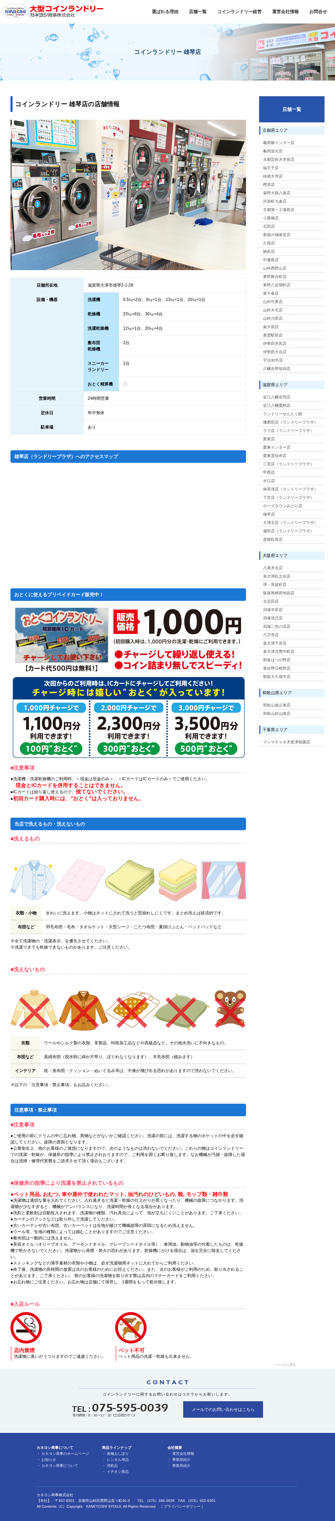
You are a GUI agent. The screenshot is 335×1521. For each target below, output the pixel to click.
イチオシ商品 (118, 1471)
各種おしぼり (118, 1453)
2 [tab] (128, 274)
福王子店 (271, 168)
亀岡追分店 (273, 151)
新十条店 (271, 293)
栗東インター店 (277, 447)
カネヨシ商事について (59, 1465)
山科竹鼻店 (273, 301)
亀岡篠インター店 (278, 142)
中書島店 (271, 260)
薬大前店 (271, 326)
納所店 (269, 251)
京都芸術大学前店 (278, 159)
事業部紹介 (181, 1459)
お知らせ (48, 1459)
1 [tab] (120, 274)
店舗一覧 (198, 11)
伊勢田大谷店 (275, 352)
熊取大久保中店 (277, 676)
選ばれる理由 (165, 11)
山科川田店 (273, 318)
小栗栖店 (271, 218)
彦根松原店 (273, 539)
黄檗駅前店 (273, 335)
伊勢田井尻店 (275, 343)
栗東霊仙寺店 (275, 455)
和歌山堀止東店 (277, 705)
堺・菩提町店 (275, 584)
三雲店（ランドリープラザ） (288, 464)
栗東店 (269, 439)
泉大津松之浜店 (277, 576)
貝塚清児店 (273, 618)
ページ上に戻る (285, 1364)
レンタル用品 (118, 1459)
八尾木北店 (273, 568)
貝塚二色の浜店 (277, 626)
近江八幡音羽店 (277, 397)
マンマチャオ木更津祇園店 (286, 742)
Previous (6, 195)
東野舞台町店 (275, 276)
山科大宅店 (273, 310)
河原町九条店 (275, 201)
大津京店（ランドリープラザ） (290, 522)
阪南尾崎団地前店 (278, 593)
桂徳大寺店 (273, 176)
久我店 (269, 243)
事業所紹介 (181, 1465)
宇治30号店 (273, 360)
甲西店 (269, 472)
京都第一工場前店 (278, 209)
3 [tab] (136, 274)
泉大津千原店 (275, 643)
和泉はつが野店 (277, 660)
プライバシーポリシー (182, 1506)
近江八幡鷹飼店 (277, 405)
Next (250, 195)
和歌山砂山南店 (277, 713)
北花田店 (271, 601)
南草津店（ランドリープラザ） (290, 489)
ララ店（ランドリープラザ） (288, 430)
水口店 (269, 480)
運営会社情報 (285, 11)
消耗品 (112, 1465)
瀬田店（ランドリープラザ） (288, 531)
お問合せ (318, 11)
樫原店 (269, 184)
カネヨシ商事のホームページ (65, 1453)
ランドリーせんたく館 (282, 414)
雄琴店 (269, 514)
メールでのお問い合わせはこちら (223, 1409)
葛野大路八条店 (277, 193)
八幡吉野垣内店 (277, 368)
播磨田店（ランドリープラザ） (290, 422)
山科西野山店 (275, 268)
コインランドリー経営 (239, 11)
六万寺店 (271, 635)
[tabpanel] (128, 195)
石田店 (269, 226)
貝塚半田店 (273, 609)
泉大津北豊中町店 (278, 651)
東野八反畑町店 (277, 285)
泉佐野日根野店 (277, 668)
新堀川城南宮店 (277, 234)
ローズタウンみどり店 (282, 506)
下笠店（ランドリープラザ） (288, 497)
